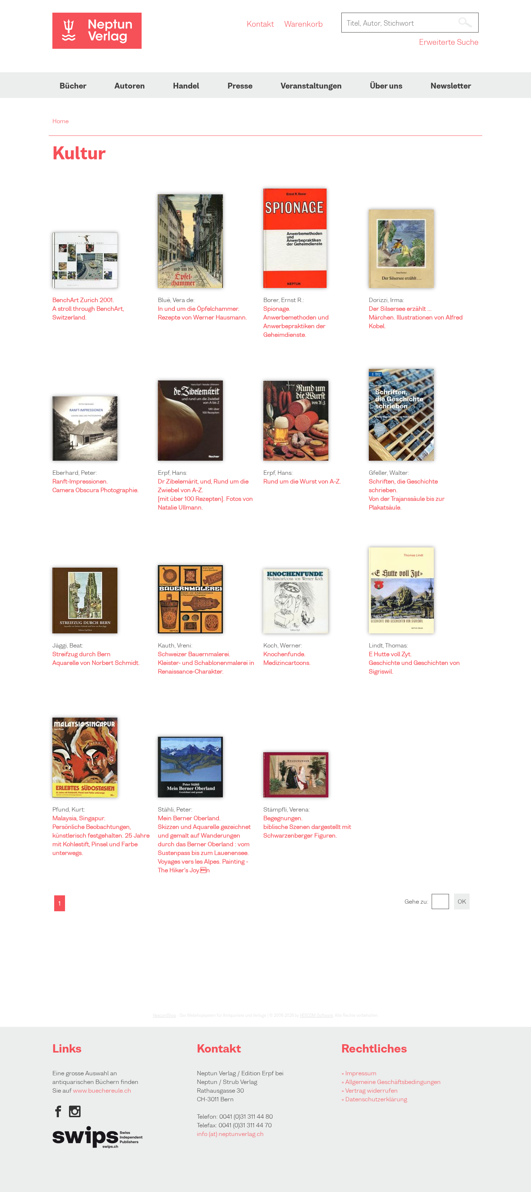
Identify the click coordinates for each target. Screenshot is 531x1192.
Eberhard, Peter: (74, 472)
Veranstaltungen (311, 86)
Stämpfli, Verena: (286, 809)
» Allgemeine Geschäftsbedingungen (391, 1081)
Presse (240, 86)
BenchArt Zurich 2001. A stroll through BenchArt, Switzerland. (88, 308)
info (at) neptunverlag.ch (230, 1133)
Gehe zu (416, 901)
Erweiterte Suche (449, 42)
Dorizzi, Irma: (386, 300)
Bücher (73, 86)
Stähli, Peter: (175, 809)
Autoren (130, 86)
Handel (186, 86)
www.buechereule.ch (102, 1090)
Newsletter (451, 86)
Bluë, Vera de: (176, 300)
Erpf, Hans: (172, 472)
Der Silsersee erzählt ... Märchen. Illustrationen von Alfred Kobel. (416, 317)
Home (60, 121)
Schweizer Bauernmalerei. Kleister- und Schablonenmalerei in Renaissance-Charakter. (206, 662)
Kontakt (260, 24)
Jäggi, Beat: (67, 645)
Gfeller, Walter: (389, 472)
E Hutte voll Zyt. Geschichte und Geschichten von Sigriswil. (414, 662)
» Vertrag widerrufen (369, 1090)
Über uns (386, 86)
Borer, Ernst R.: (283, 300)
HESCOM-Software (316, 1015)
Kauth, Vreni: (175, 645)
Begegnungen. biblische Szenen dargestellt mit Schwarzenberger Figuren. (307, 826)
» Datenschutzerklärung (374, 1099)
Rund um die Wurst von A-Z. (302, 481)
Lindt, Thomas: (388, 645)
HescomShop (164, 1015)
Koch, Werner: (282, 645)
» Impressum (358, 1073)
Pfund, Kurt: (68, 809)
